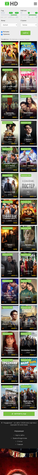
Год (2, 11)
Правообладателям (20, 438)
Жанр (3, 20)
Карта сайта (19, 435)
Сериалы (6, 34)
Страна (23, 20)
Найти (25, 33)
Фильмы (6, 32)
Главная (20, 444)
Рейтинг (24, 11)
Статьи (19, 441)
